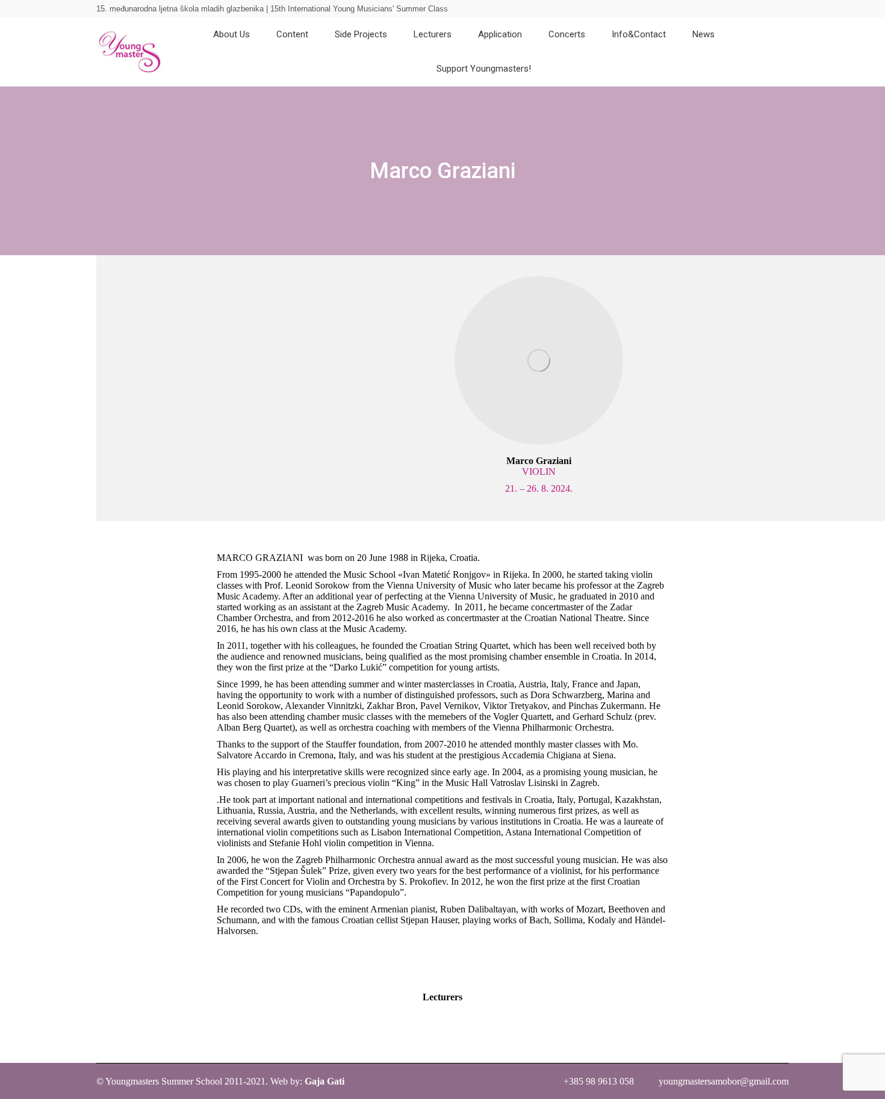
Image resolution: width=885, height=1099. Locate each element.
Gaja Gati (324, 1081)
